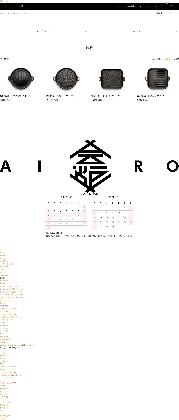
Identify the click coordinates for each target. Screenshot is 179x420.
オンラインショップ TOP (8, 383)
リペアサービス (5, 311)
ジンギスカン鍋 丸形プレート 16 (11, 292)
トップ (2, 13)
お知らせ (123, 6)
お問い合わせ (170, 6)
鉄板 (26, 13)
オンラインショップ (153, 6)
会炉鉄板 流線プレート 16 (151, 95)
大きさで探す (135, 31)
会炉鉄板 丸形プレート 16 (59, 95)
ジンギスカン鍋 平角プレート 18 (11, 294)
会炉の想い (3, 272)
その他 (2, 410)
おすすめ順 (156, 59)
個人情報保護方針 (5, 339)
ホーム (2, 252)
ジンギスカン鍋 (5, 402)
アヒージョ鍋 (4, 405)
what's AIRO (4, 275)
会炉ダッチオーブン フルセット (10, 286)
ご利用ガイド (135, 6)
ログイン (3, 322)
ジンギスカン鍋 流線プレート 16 (11, 297)
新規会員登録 (4, 325)
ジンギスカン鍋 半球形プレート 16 (11, 289)
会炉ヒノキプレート (6, 300)
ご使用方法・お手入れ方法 (8, 308)
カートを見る (4, 331)
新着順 (176, 59)
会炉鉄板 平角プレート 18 (105, 95)
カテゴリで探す (43, 31)
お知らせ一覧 (4, 280)
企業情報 (3, 342)
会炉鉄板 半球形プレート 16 (15, 95)
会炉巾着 (3, 303)
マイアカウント (5, 328)
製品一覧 (112, 6)
